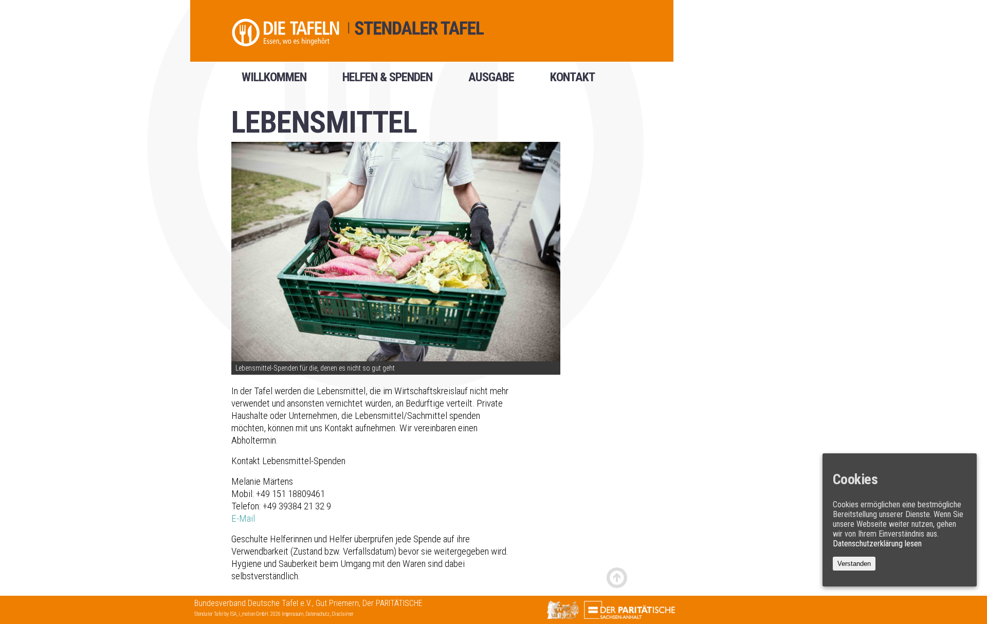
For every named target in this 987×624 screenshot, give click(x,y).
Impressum (292, 614)
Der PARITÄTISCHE (392, 603)
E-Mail (243, 518)
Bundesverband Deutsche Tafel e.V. (253, 603)
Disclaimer (343, 614)
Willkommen (274, 80)
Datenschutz (317, 614)
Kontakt (572, 80)
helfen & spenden (387, 80)
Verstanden (854, 563)
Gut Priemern (337, 603)
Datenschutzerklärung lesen (877, 543)
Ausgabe (491, 80)
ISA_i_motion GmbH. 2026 (256, 614)
